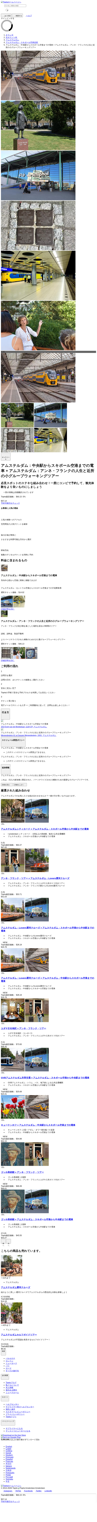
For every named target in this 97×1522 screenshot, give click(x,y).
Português (10, 1473)
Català (8, 1449)
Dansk (8, 1453)
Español (9, 1459)
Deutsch (9, 1455)
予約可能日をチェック (10, 503)
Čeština (9, 1451)
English (9, 1447)
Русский (9, 1477)
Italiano (9, 1466)
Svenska (9, 1479)
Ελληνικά (9, 1457)
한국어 (8, 1464)
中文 (7, 1481)
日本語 (8, 1470)
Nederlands (10, 1468)
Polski (8, 1475)
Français (9, 1461)
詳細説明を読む (8, 609)
